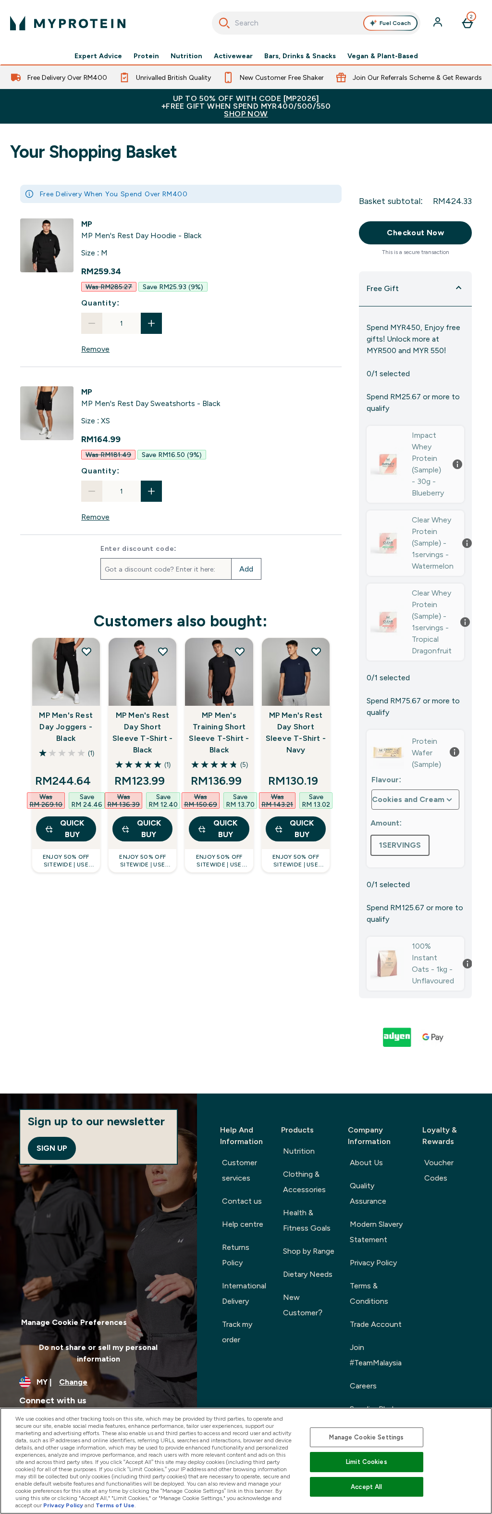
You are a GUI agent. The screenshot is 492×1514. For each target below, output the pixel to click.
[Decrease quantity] (91, 323)
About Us (366, 1162)
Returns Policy (235, 1255)
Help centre (242, 1224)
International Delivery (244, 1293)
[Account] (438, 23)
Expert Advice (98, 55)
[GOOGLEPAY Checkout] (433, 1037)
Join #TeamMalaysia (376, 1355)
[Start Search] (224, 23)
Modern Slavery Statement (376, 1232)
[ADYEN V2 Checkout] (398, 1037)
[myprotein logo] (67, 23)
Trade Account (376, 1324)
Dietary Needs (307, 1274)
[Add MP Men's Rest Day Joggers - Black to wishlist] (86, 651)
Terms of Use (115, 1505)
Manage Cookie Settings (366, 1437)
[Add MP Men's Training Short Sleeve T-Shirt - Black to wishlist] (239, 651)
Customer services (239, 1170)
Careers (363, 1386)
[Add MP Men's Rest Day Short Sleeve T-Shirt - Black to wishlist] (162, 651)
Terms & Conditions (369, 1293)
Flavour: (386, 780)
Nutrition (186, 55)
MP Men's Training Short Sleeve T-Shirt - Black (219, 732)
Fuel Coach (395, 23)
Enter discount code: (138, 548)
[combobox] (316, 23)
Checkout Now (415, 233)
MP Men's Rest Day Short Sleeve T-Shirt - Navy (296, 732)
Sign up (52, 1148)
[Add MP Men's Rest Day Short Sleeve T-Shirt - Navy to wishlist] (316, 651)
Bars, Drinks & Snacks (300, 55)
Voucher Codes (439, 1170)
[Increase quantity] (151, 323)
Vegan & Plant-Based (382, 55)
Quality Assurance (368, 1193)
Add (246, 569)
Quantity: (100, 303)
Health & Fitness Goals (307, 1220)
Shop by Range (308, 1251)
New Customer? (302, 1305)
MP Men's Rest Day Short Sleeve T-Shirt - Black (142, 732)
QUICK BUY (72, 829)
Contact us (242, 1201)
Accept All (366, 1486)
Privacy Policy (373, 1263)
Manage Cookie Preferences (74, 1322)
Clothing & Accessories (304, 1182)
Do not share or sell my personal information (98, 1353)
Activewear (233, 55)
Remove (95, 349)
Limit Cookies (366, 1461)
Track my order (237, 1332)
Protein (146, 55)
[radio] (400, 845)
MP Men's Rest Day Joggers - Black (66, 726)
